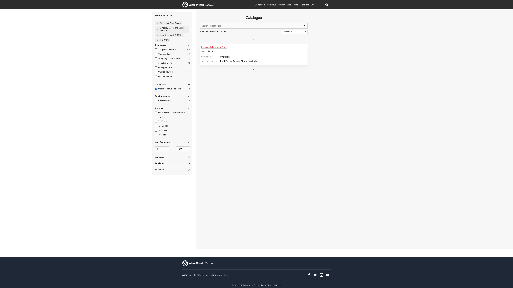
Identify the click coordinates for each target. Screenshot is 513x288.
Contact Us (216, 275)
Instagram (321, 275)
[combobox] (254, 26)
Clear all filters (163, 40)
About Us (186, 275)
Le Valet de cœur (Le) (213, 47)
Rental (295, 5)
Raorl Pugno (208, 51)
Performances (284, 5)
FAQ (226, 275)
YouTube (327, 275)
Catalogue (271, 5)
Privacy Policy (201, 275)
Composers (260, 5)
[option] (173, 49)
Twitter (315, 275)
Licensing (305, 5)
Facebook (309, 275)
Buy (312, 5)
